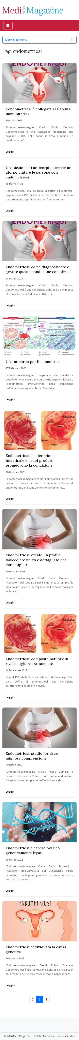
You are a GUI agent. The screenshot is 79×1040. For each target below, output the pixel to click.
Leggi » (10, 152)
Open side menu (16, 40)
